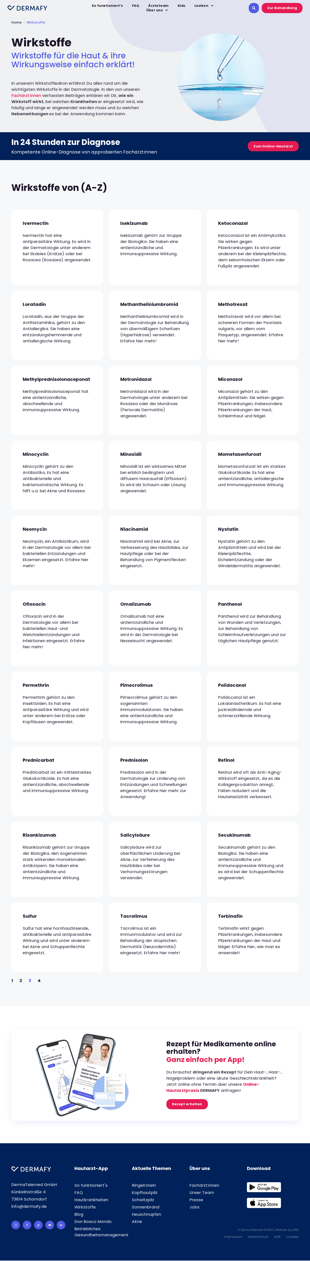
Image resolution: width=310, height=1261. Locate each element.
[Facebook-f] (27, 1225)
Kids (181, 5)
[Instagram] (15, 1225)
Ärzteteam (158, 5)
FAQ (135, 5)
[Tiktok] (38, 1225)
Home (16, 22)
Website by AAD (287, 1230)
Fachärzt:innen (26, 95)
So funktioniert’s (107, 5)
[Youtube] (49, 1225)
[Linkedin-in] (61, 1225)
